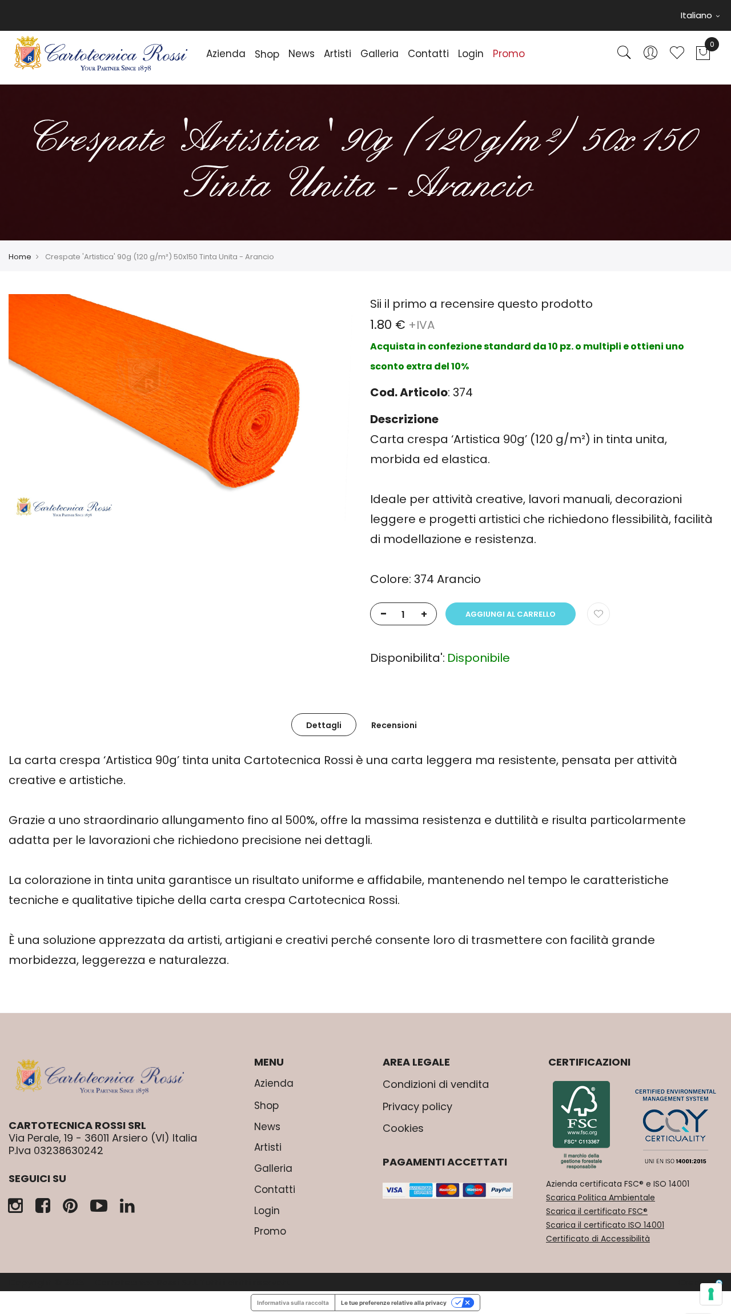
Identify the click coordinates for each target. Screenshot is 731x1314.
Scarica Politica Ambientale (600, 1197)
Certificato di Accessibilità (598, 1238)
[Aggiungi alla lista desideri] (598, 613)
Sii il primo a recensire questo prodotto (481, 304)
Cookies (403, 1128)
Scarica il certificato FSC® (597, 1211)
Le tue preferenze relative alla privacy (394, 1302)
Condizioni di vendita (436, 1084)
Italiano (697, 15)
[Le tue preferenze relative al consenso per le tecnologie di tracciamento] (711, 1294)
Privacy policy (417, 1106)
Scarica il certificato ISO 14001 (605, 1225)
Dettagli (324, 725)
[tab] (323, 724)
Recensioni (394, 725)
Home (20, 256)
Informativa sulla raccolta (293, 1302)
